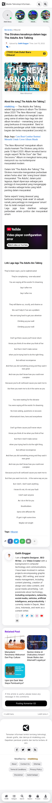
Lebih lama (42, 714)
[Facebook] (10, 541)
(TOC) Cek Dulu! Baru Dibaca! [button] (18, 53)
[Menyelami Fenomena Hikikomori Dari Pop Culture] (15, 642)
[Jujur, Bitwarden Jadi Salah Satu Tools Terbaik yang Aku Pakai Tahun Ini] (20, 15)
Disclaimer (18, 775)
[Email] (28, 541)
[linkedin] (32, 616)
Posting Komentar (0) (26, 703)
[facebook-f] (22, 616)
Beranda (8, 30)
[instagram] (37, 616)
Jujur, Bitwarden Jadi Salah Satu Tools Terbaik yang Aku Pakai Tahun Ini (20, 22)
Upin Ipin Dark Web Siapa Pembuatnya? (14, 681)
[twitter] (27, 616)
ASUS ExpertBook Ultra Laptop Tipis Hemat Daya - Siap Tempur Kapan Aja (32, 22)
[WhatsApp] (22, 541)
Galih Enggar (23, 553)
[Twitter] (16, 541)
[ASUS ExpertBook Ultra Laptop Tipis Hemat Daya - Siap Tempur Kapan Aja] (33, 15)
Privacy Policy (36, 769)
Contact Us (25, 764)
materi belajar (32, 775)
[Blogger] (17, 616)
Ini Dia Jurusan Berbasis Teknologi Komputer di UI (45, 22)
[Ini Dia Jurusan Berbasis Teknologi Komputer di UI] (46, 15)
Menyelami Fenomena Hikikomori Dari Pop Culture (15, 655)
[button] (39, 4)
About (14, 764)
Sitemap (37, 764)
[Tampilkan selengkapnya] (34, 541)
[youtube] (42, 616)
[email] (17, 621)
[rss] (35, 749)
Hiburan (17, 30)
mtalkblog (9, 106)
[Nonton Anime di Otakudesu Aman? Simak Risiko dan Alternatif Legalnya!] (37, 642)
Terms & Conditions (18, 769)
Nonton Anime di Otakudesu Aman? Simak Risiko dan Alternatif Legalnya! (36, 656)
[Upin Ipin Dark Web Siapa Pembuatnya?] (15, 671)
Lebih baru (9, 714)
